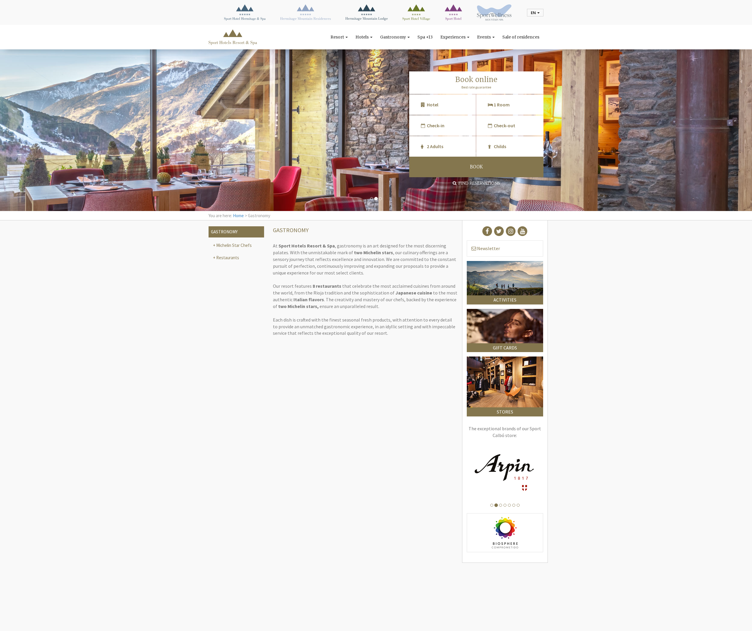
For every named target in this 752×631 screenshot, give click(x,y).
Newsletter (488, 248)
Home (238, 215)
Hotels (362, 37)
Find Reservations (478, 183)
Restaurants (227, 257)
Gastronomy (393, 37)
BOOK (476, 167)
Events (484, 37)
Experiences (453, 37)
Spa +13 (425, 37)
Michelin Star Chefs (233, 245)
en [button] (534, 12)
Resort (337, 37)
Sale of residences (520, 37)
